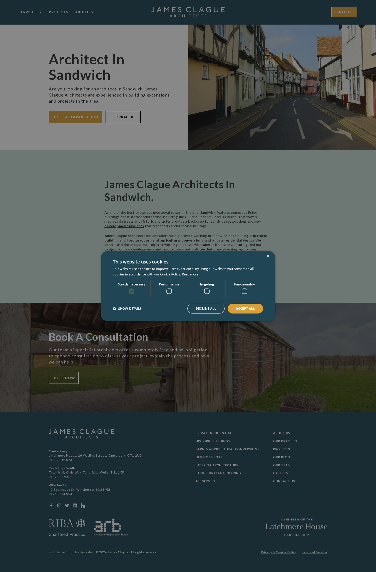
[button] (127, 308)
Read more (190, 274)
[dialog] (188, 286)
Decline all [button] (206, 308)
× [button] (268, 256)
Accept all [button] (245, 308)
